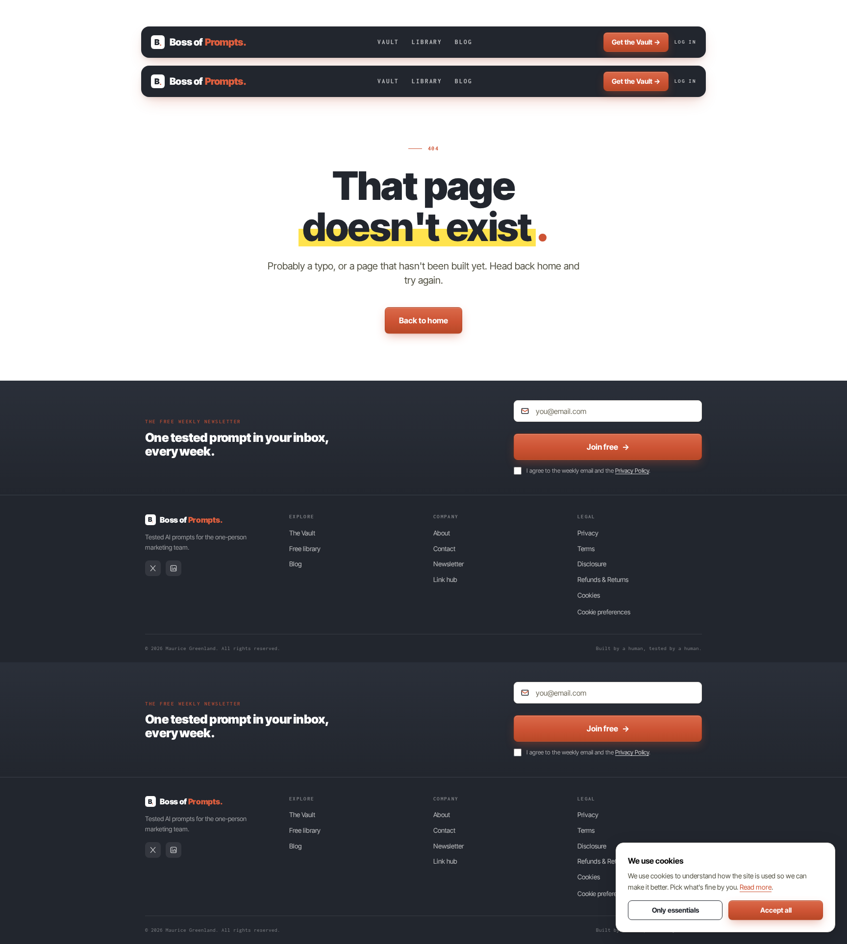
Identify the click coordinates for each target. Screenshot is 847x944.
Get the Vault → (636, 42)
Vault (388, 42)
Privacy (587, 533)
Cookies (588, 595)
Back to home (423, 320)
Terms (586, 549)
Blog (463, 42)
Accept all (776, 910)
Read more (756, 887)
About (441, 533)
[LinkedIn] (173, 568)
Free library (305, 549)
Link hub (445, 579)
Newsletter (448, 564)
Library (427, 42)
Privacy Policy (632, 470)
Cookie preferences (603, 612)
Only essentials (675, 910)
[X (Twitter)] (153, 568)
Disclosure (591, 564)
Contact (444, 549)
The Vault (302, 533)
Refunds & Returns (602, 579)
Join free (608, 447)
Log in (685, 42)
